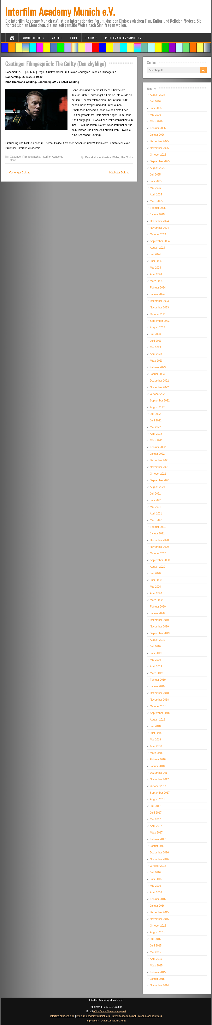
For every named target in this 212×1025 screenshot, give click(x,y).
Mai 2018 (155, 739)
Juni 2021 (155, 500)
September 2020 (160, 560)
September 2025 (160, 161)
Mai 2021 (155, 506)
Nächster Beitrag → (121, 172)
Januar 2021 (157, 533)
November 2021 (159, 467)
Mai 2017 (155, 819)
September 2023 (160, 320)
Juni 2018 (155, 732)
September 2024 (160, 241)
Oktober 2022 (158, 393)
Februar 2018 (158, 759)
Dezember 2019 (159, 619)
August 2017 (157, 799)
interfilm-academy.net (124, 1016)
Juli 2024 (155, 254)
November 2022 (159, 387)
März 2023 (156, 360)
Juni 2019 (155, 653)
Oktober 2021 (158, 473)
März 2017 (156, 832)
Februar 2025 (158, 207)
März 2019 (156, 673)
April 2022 (156, 433)
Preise (73, 38)
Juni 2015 (155, 945)
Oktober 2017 (158, 786)
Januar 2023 (157, 374)
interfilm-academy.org (150, 1016)
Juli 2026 (155, 101)
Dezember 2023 (159, 300)
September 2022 (160, 400)
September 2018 (160, 712)
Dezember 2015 (159, 912)
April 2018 (156, 746)
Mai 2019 (155, 659)
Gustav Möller (110, 157)
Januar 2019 (157, 686)
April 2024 (156, 274)
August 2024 (157, 247)
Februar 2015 (158, 972)
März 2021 (156, 520)
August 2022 (157, 407)
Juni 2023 (155, 340)
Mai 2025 (155, 187)
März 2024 (156, 280)
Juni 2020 (155, 580)
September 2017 (160, 792)
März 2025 (156, 201)
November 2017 (159, 779)
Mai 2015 (155, 952)
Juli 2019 (155, 646)
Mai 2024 (155, 267)
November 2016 (159, 859)
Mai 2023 (155, 347)
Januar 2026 (157, 134)
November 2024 (159, 227)
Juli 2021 (155, 493)
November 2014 (159, 985)
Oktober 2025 (158, 154)
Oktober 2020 (158, 553)
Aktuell (57, 38)
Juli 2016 (155, 872)
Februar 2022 (158, 447)
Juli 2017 (155, 806)
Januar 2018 (157, 766)
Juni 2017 (155, 812)
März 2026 (156, 121)
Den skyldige (93, 157)
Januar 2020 (157, 613)
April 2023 (156, 354)
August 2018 (157, 719)
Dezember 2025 (159, 141)
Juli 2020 (155, 573)
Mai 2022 (155, 427)
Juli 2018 (155, 726)
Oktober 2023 (158, 314)
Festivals (91, 38)
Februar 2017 (158, 839)
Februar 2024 (158, 287)
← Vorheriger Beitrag (17, 172)
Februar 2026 (158, 128)
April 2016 (156, 892)
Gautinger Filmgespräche (25, 156)
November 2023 (159, 307)
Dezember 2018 (159, 693)
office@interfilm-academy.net (109, 1011)
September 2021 (160, 480)
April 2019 (156, 666)
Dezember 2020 (159, 540)
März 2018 (156, 752)
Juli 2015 (155, 938)
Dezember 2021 (159, 460)
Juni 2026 (155, 108)
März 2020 (156, 599)
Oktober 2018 (158, 706)
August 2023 (157, 327)
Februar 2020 (158, 606)
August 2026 (157, 94)
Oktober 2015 (158, 925)
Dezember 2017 (159, 772)
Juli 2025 (155, 174)
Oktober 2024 (158, 234)
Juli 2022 (155, 413)
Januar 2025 (157, 214)
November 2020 (159, 546)
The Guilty (126, 157)
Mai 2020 (155, 586)
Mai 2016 (155, 885)
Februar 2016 (158, 899)
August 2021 (157, 487)
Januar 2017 (157, 845)
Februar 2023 (158, 367)
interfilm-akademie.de (62, 1016)
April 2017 (156, 825)
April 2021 (156, 513)
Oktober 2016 (158, 865)
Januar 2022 (157, 453)
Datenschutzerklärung (113, 1020)
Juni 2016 (155, 879)
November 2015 (159, 919)
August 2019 (157, 639)
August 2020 (157, 566)
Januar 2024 (157, 294)
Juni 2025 (155, 181)
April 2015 (156, 958)
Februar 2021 (158, 526)
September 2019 (160, 633)
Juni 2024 (155, 261)
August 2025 (157, 167)
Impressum (93, 1020)
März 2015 (156, 965)
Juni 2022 (155, 420)
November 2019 (159, 626)
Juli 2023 (155, 334)
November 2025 (159, 148)
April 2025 (156, 194)
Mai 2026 (155, 114)
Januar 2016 (157, 905)
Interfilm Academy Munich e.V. (60, 11)
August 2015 (157, 932)
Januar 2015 (157, 978)
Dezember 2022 (159, 380)
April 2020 (156, 593)
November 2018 (159, 699)
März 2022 (156, 440)
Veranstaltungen (33, 38)
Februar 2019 (158, 679)
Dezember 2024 (159, 221)
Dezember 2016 (159, 852)
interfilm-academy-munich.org (93, 1016)
